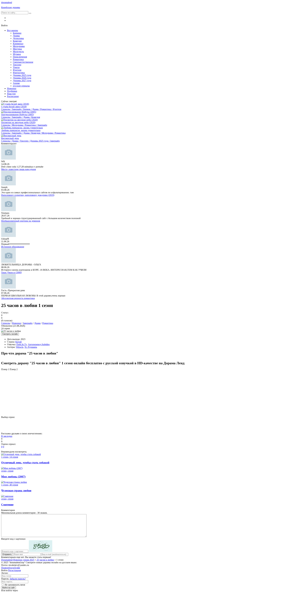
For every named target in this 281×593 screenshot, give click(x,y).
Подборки (12, 91)
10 (115, 422)
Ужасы (16, 67)
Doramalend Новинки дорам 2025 (17, 560)
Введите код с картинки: (13, 539)
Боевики (17, 33)
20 (235, 422)
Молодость (18, 51)
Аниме (16, 83)
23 (271, 422)
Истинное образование (12, 246)
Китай (18, 342)
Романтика (18, 59)
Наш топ (11, 93)
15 (175, 422)
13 (151, 422)
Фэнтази (17, 70)
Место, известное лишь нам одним (18, 169)
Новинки (11, 88)
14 (163, 422)
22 (259, 422)
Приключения (20, 57)
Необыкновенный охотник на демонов (20, 221)
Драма (37, 323)
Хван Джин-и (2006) (11, 272)
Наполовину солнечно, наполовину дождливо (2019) (27, 195)
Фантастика (19, 72)
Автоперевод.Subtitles (39, 344)
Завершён (27, 323)
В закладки (6, 436)
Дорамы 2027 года (22, 80)
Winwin (19, 347)
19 (223, 422)
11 (127, 422)
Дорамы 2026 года (22, 78)
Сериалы (5, 323)
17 (199, 422)
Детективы (18, 38)
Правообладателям (10, 567)
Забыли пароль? (18, 578)
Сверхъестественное (23, 62)
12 (139, 422)
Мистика (17, 49)
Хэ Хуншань (30, 347)
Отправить (7, 554)
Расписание (13, 96)
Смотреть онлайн (10, 334)
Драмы (16, 35)
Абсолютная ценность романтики (18, 298)
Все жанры (12, 30)
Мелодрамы (19, 46)
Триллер (17, 64)
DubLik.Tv (21, 344)
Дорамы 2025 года (22, 75)
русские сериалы (21, 86)
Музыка (17, 54)
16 (187, 422)
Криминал (18, 43)
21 (247, 422)
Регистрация (14, 570)
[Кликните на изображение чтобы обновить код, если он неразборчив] (40, 551)
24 (7, 427)
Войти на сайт (8, 588)
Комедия (17, 41)
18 (211, 422)
